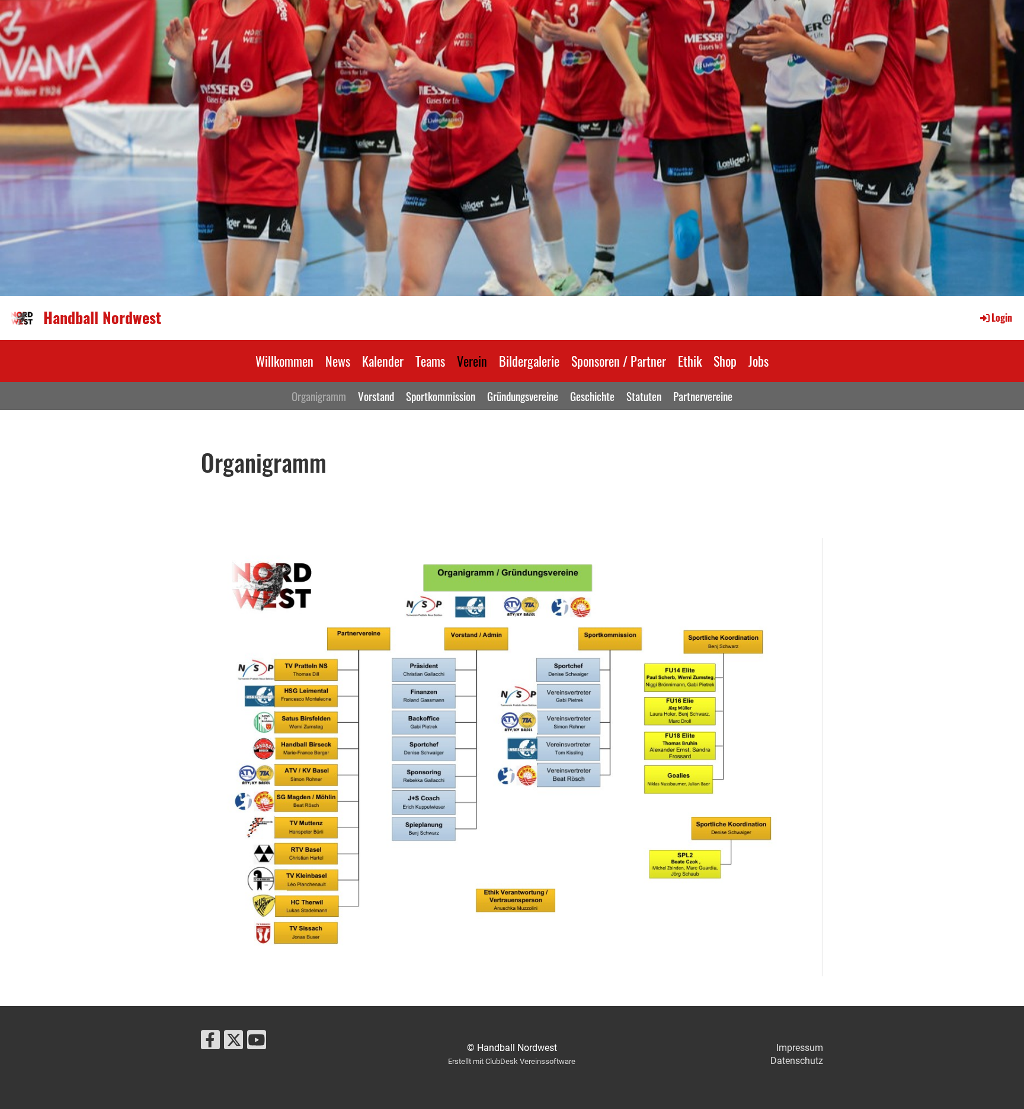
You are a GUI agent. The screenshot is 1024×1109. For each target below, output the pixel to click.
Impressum (799, 1047)
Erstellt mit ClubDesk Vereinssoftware (511, 1061)
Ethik (690, 360)
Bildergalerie (529, 360)
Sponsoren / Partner (618, 360)
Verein (472, 360)
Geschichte (592, 395)
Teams (430, 360)
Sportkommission (440, 395)
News (337, 360)
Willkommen (284, 360)
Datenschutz (796, 1060)
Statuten (643, 395)
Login (1001, 317)
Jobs (758, 360)
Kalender (383, 360)
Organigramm (319, 395)
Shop (725, 360)
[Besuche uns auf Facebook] (210, 1042)
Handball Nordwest (102, 317)
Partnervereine (702, 395)
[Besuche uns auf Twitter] (233, 1042)
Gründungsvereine (522, 395)
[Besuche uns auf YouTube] (256, 1042)
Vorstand (376, 395)
